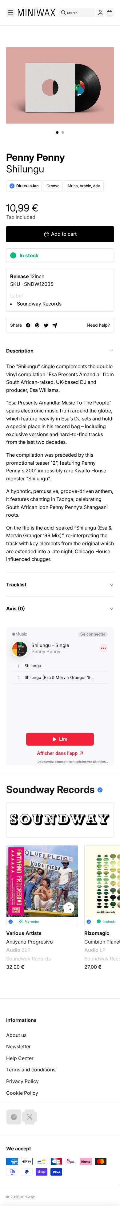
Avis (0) (15, 608)
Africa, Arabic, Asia (83, 185)
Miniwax (27, 1197)
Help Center (20, 1058)
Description (20, 351)
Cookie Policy (22, 1093)
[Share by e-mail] (55, 325)
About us (16, 1035)
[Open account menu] (100, 12)
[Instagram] (14, 1117)
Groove (52, 185)
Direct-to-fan (27, 186)
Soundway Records (39, 304)
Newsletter (18, 1046)
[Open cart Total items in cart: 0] (109, 12)
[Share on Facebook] (28, 325)
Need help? (98, 325)
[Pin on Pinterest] (37, 325)
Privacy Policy (22, 1081)
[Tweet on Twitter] (46, 325)
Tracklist (16, 584)
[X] (29, 1117)
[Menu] (10, 12)
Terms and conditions (30, 1069)
